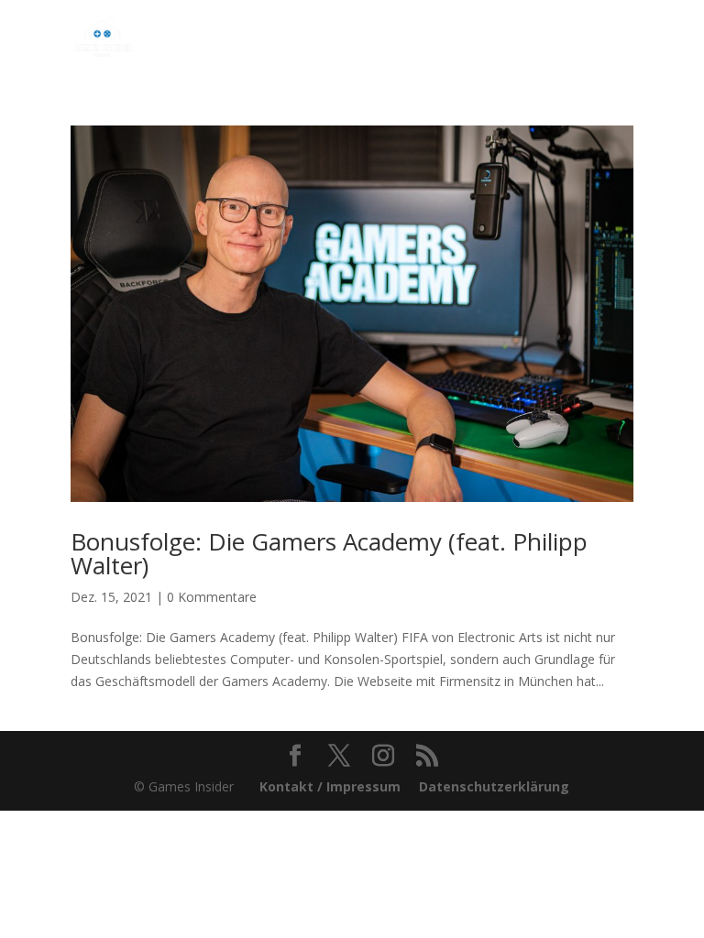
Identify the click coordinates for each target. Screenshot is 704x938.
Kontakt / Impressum (330, 786)
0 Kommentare (212, 596)
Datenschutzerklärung (494, 786)
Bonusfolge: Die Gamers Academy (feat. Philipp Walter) (329, 553)
